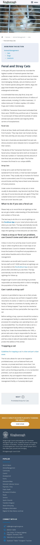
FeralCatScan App (21, 267)
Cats (29, 37)
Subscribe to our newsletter (15, 537)
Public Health (7, 489)
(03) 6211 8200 (11, 530)
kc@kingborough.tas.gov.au (15, 526)
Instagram (22, 540)
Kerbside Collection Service (11, 484)
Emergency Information (10, 508)
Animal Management (19, 37)
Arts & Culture (7, 465)
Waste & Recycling (8, 505)
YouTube (29, 540)
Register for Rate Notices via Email (13, 511)
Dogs (9, 56)
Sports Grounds (7, 500)
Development (7, 476)
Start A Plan (20, 424)
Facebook (10, 540)
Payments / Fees (8, 487)
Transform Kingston (8, 503)
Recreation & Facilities (9, 492)
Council (5, 473)
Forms (5, 479)
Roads (5, 495)
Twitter (16, 540)
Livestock (10, 58)
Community (6, 471)
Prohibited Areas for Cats (20, 399)
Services (7, 37)
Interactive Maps (8, 481)
